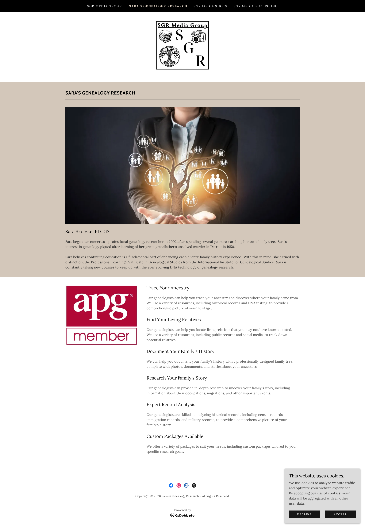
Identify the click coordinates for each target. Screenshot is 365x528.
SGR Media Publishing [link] (256, 6)
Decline (304, 514)
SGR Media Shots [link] (210, 6)
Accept (340, 514)
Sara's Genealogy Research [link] (158, 6)
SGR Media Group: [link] (105, 6)
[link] (182, 47)
